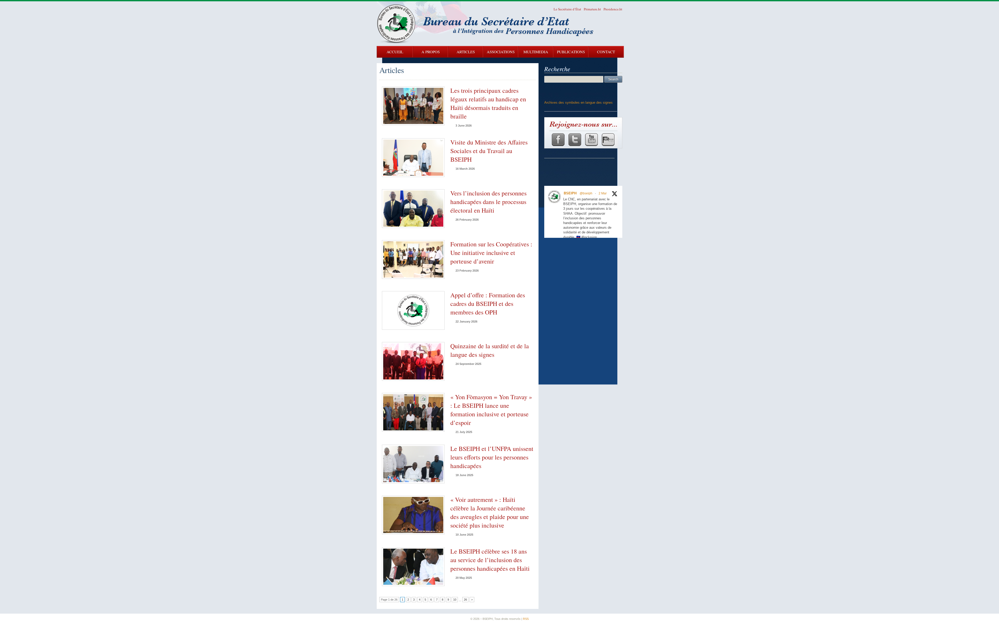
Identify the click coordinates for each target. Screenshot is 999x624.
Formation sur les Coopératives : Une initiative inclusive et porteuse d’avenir (491, 252)
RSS (526, 618)
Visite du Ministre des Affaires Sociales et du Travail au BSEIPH (489, 150)
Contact (606, 51)
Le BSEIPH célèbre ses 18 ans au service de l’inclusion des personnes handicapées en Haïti (490, 560)
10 (454, 599)
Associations (501, 51)
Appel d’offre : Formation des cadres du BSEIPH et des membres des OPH (487, 303)
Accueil (395, 51)
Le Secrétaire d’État (567, 9)
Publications (571, 51)
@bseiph (586, 193)
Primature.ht (592, 9)
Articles (466, 51)
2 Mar (603, 193)
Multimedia (535, 51)
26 (465, 599)
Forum (607, 139)
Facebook (558, 139)
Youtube (591, 139)
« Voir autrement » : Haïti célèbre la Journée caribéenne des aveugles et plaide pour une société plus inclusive (489, 512)
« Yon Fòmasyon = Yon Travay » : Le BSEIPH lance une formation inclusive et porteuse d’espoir (491, 410)
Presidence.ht (613, 9)
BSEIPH (570, 193)
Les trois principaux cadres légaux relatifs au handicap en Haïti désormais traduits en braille (488, 103)
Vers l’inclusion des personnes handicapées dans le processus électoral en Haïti (488, 201)
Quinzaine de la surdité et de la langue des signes (489, 350)
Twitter (574, 139)
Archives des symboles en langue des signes (578, 102)
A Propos (430, 51)
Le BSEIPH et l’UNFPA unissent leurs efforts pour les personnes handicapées (491, 457)
